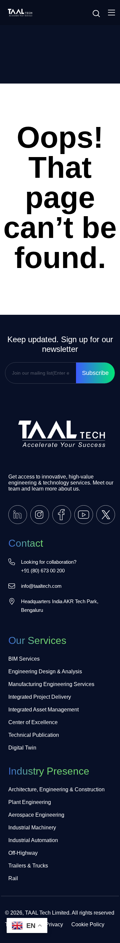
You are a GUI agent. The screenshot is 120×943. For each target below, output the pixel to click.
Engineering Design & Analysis (45, 671)
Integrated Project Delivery (39, 697)
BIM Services (24, 659)
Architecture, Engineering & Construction (56, 789)
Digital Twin (22, 748)
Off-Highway (23, 853)
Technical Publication (33, 735)
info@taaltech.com (41, 586)
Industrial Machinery (32, 827)
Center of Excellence (33, 722)
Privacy (54, 924)
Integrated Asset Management (43, 709)
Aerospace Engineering (36, 815)
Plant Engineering (29, 802)
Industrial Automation (33, 840)
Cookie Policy (87, 924)
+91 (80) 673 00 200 (43, 570)
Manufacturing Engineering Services (51, 684)
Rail (13, 878)
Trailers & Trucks (28, 865)
